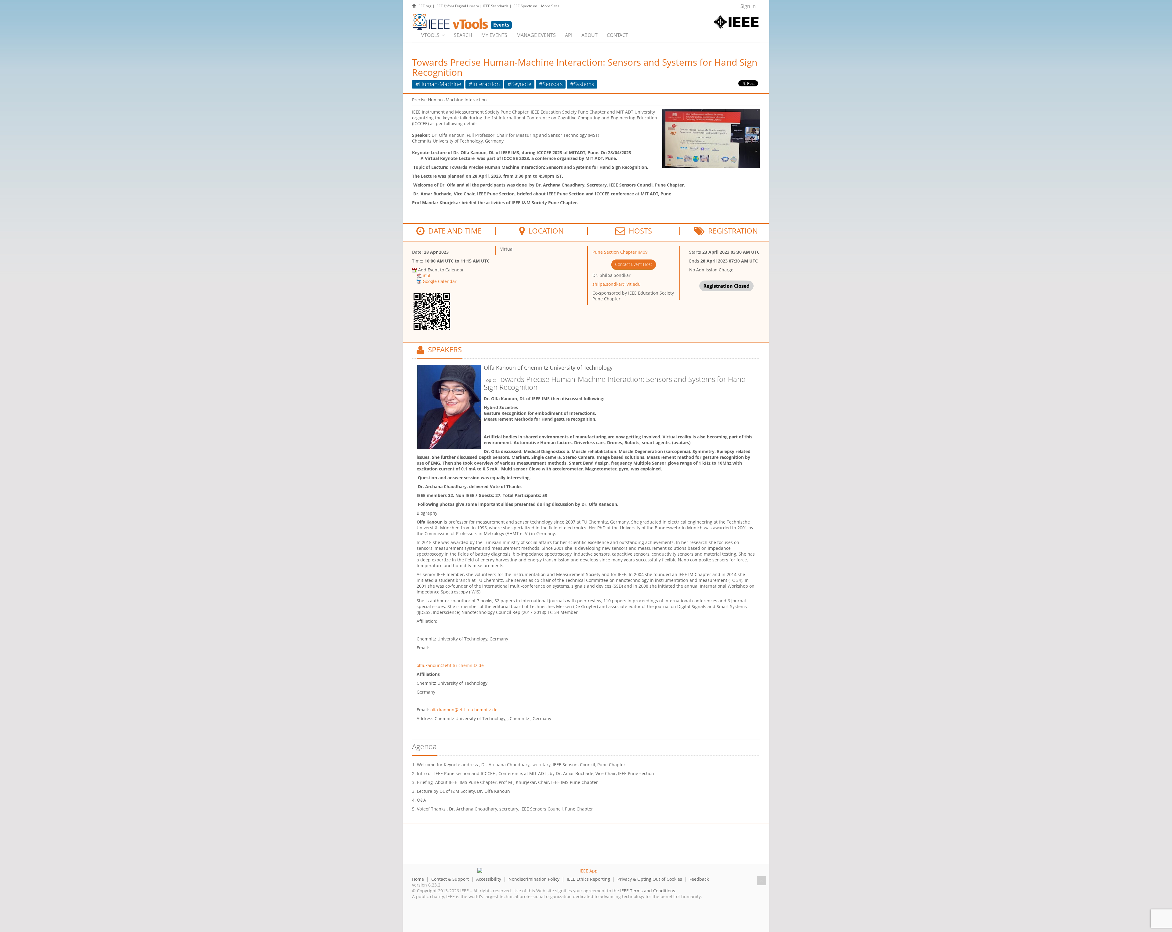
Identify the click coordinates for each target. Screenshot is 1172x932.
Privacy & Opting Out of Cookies (649, 879)
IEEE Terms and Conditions (647, 891)
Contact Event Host (633, 264)
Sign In (748, 6)
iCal (426, 275)
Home (418, 879)
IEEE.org (425, 6)
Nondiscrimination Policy (533, 879)
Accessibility (488, 879)
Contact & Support (450, 879)
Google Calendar (440, 281)
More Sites (550, 6)
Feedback (699, 879)
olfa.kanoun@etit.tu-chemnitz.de (450, 665)
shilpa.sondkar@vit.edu (616, 284)
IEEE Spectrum (524, 6)
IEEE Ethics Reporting (588, 879)
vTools (430, 35)
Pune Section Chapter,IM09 (620, 252)
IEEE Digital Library (457, 6)
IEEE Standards (495, 6)
